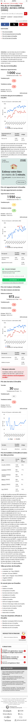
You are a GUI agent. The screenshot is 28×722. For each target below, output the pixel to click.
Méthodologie (23, 93)
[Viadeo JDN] (20, 717)
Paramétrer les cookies (6, 701)
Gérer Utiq (14, 701)
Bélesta (3, 18)
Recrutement (11, 700)
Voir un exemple (22, 639)
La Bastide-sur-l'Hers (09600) (10, 571)
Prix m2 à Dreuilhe (7, 31)
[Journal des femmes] (7, 711)
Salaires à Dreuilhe (7, 588)
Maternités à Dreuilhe (8, 612)
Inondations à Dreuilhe (8, 595)
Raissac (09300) (7, 580)
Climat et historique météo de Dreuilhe (13, 603)
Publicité (24, 698)
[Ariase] (7, 720)
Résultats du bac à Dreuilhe (10, 623)
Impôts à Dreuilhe (7, 599)
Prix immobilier (14, 3)
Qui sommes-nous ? (6, 698)
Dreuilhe (3, 147)
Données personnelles (19, 700)
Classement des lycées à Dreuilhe (12, 606)
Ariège (21, 3)
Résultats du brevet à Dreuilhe (11, 625)
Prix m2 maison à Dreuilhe (9, 36)
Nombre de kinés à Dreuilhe (10, 593)
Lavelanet (9, 16)
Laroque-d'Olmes (17, 16)
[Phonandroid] (20, 720)
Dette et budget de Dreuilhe (10, 601)
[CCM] (20, 711)
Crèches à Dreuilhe (7, 610)
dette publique (18, 563)
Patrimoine (6, 3)
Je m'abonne (13, 279)
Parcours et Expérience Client (11, 662)
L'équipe (13, 698)
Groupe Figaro (21, 702)
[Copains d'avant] (7, 717)
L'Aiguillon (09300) (7, 577)
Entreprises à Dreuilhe (8, 590)
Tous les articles (20, 701)
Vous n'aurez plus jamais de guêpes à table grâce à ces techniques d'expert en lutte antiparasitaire (13, 673)
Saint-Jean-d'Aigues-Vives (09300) (12, 575)
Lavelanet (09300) (7, 569)
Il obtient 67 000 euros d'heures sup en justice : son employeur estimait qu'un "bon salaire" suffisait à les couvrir (13, 678)
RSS (26, 701)
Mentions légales (13, 702)
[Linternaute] (7, 714)
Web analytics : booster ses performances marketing (10, 657)
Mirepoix (4, 484)
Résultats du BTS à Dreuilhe (10, 627)
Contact (5, 700)
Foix (2, 489)
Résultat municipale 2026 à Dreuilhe (12, 621)
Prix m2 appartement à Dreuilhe (11, 34)
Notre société (19, 698)
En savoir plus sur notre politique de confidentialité (12, 282)
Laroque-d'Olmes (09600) (9, 573)
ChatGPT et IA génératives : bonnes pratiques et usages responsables (12, 651)
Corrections (6, 702)
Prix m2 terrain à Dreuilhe (9, 38)
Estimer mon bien (21, 182)
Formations (6, 646)
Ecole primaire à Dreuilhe (9, 608)
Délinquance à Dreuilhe (9, 597)
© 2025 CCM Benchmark (14, 704)
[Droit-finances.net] (20, 714)
